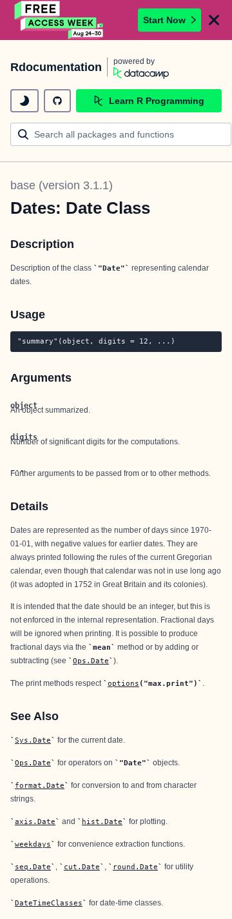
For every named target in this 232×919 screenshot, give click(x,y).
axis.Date (35, 821)
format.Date (39, 785)
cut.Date (82, 867)
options (123, 683)
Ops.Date (91, 661)
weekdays (33, 844)
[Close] (214, 20)
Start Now (164, 20)
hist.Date (102, 821)
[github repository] (57, 100)
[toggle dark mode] (24, 100)
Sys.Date (33, 740)
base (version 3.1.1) (61, 185)
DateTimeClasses (48, 903)
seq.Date (33, 867)
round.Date (135, 867)
